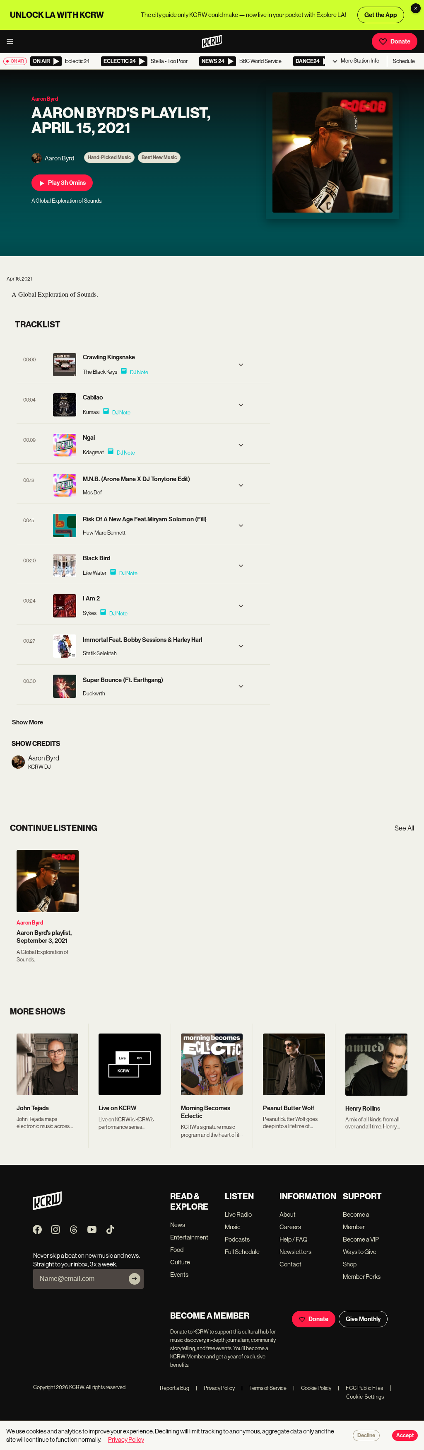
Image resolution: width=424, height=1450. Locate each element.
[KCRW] (47, 1207)
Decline (366, 1435)
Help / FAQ (293, 1239)
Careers (290, 1226)
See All (404, 828)
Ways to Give (359, 1251)
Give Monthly (363, 1319)
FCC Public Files (360, 1388)
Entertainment (189, 1237)
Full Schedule (242, 1251)
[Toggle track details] (241, 365)
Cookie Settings (365, 1397)
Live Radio (238, 1214)
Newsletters (295, 1251)
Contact (290, 1264)
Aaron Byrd (30, 923)
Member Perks (362, 1276)
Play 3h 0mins (67, 182)
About (287, 1214)
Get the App (380, 15)
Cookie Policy (312, 1388)
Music (233, 1226)
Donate (400, 41)
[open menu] (12, 41)
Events (179, 1274)
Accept (405, 1435)
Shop (350, 1264)
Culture (180, 1262)
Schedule (404, 61)
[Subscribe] (134, 1279)
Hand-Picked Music (109, 157)
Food (176, 1249)
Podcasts (237, 1239)
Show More (27, 722)
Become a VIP (361, 1239)
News (177, 1224)
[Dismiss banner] (416, 8)
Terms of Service (264, 1388)
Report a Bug (174, 1388)
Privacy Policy (215, 1388)
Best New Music (159, 157)
